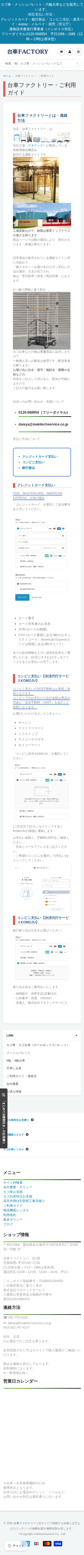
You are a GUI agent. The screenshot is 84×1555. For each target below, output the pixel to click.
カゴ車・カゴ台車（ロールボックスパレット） (38, 1045)
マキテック (35, 145)
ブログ (8, 1224)
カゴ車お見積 (13, 1192)
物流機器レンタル (16, 1210)
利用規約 (9, 1215)
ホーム (7, 75)
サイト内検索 (13, 1182)
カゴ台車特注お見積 (17, 1196)
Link (10, 1035)
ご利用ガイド (13, 1205)
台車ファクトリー (25, 1523)
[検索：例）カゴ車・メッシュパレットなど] (77, 63)
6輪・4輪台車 (15, 1060)
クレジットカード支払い (40, 456)
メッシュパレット (18, 1052)
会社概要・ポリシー (17, 1187)
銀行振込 (28, 467)
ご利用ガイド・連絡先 (21, 1076)
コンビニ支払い (33, 462)
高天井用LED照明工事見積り (24, 1201)
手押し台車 (14, 1068)
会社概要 (12, 1084)
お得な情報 (14, 1091)
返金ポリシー (13, 1219)
